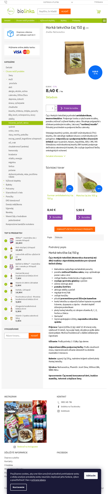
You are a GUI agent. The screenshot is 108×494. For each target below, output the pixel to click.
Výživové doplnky (13, 180)
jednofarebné (14, 220)
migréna (12, 162)
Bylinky (9, 184)
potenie (12, 170)
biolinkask (65, 411)
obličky (12, 118)
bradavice (13, 154)
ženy (11, 75)
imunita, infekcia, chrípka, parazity (23, 111)
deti (10, 87)
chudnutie (13, 107)
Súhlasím (91, 475)
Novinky (9, 212)
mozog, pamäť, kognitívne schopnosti (25, 138)
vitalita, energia (15, 158)
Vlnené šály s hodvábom (16, 216)
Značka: (55, 32)
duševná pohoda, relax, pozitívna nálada (23, 175)
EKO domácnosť (13, 200)
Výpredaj (9, 208)
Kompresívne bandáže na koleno (20, 224)
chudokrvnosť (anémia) (19, 146)
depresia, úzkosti (16, 99)
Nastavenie (18, 487)
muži (11, 79)
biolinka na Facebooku (70, 406)
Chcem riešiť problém (15, 71)
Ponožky (9, 196)
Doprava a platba (51, 2)
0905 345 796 (66, 402)
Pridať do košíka (71, 108)
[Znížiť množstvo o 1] (55, 109)
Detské (9, 67)
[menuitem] (7, 20)
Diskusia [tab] (58, 237)
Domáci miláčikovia (14, 204)
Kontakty (8, 461)
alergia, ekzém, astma (18, 91)
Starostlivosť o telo (14, 192)
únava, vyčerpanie (16, 103)
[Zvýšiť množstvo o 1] (55, 106)
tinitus (11, 166)
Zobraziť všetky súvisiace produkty (75, 229)
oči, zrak (12, 142)
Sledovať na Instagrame (27, 446)
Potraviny (10, 188)
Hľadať (64, 11)
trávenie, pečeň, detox (19, 122)
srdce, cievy (14, 130)
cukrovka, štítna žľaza (18, 95)
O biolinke (8, 465)
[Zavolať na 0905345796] (8, 2)
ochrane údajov (38, 480)
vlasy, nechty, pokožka (18, 134)
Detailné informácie (54, 156)
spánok (12, 126)
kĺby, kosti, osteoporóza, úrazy (22, 115)
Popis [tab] (49, 237)
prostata (13, 83)
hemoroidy (13, 150)
